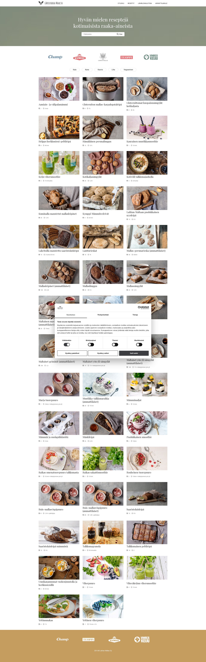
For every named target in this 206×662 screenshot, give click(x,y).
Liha (113, 70)
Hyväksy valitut (103, 353)
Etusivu (121, 3)
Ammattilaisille (161, 3)
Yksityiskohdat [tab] (103, 315)
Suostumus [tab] (71, 315)
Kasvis (100, 70)
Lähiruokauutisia (145, 3)
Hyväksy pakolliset (72, 353)
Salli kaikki (134, 353)
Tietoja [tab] (135, 315)
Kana (87, 70)
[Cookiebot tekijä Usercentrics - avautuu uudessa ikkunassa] (139, 307)
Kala (74, 70)
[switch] (91, 344)
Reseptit (131, 3)
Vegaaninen (128, 70)
